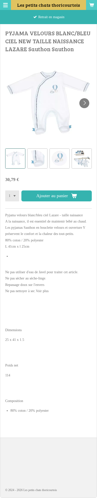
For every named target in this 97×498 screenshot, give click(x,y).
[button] (15, 158)
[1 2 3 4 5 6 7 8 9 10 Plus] (12, 195)
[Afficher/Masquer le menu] (5, 5)
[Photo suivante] (84, 103)
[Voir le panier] (91, 5)
